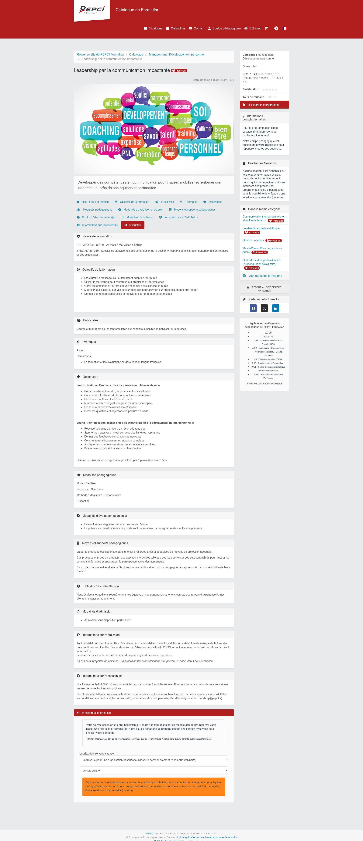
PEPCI (149, 833)
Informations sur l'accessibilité (99, 225)
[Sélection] (266, 28)
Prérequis (191, 202)
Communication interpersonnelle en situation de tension (264, 218)
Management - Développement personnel (177, 54)
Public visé (167, 202)
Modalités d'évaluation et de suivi (143, 209)
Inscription (135, 225)
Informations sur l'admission (181, 217)
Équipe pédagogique (227, 28)
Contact (199, 28)
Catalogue (156, 28)
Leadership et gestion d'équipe (261, 228)
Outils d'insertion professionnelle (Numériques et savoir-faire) (262, 262)
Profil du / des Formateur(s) (98, 217)
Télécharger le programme (263, 104)
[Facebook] (253, 308)
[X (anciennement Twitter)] (264, 308)
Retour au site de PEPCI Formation (100, 54)
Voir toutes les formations (265, 275)
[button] (285, 28)
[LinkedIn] (275, 308)
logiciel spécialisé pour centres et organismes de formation (207, 837)
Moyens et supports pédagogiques (194, 209)
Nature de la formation (95, 202)
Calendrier (178, 28)
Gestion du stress (253, 240)
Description (215, 202)
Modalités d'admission (139, 217)
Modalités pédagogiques (97, 209)
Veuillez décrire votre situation (97, 753)
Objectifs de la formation (134, 202)
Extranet (255, 28)
